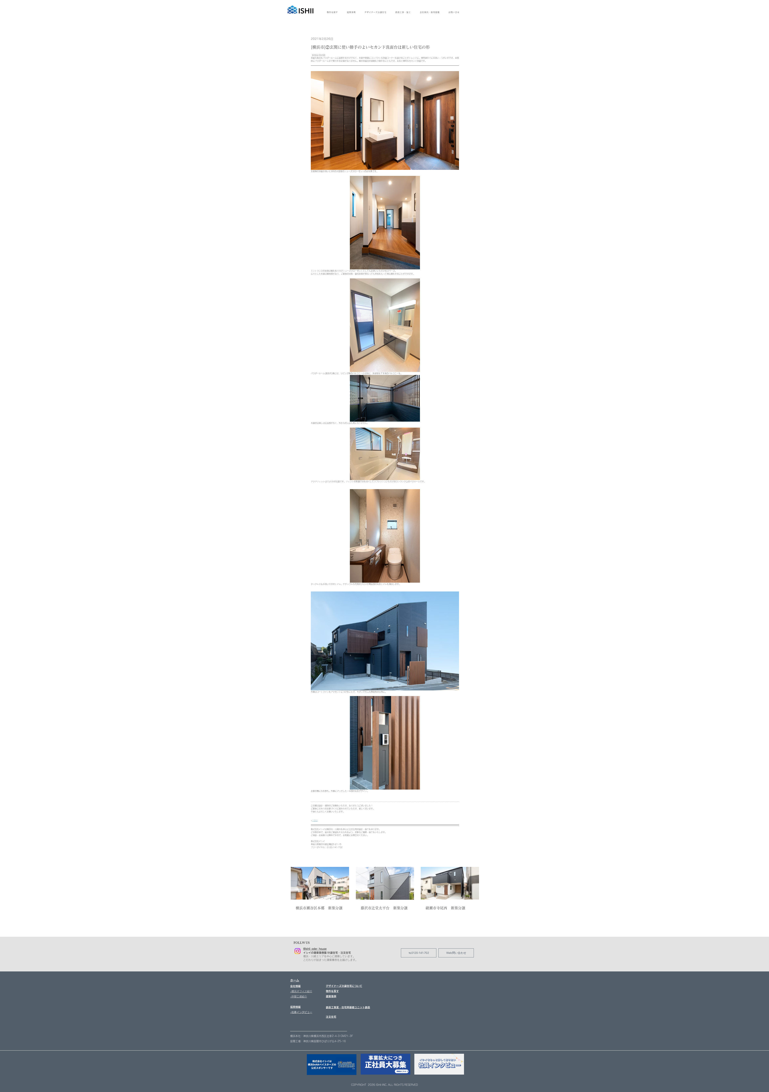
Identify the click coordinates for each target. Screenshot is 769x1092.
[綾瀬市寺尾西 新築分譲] (450, 883)
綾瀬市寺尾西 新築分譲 (445, 908)
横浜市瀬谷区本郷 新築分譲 (319, 908)
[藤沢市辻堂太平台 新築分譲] (385, 883)
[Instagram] (297, 951)
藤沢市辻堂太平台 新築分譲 (384, 908)
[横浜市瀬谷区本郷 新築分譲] (320, 883)
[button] (429, 12)
